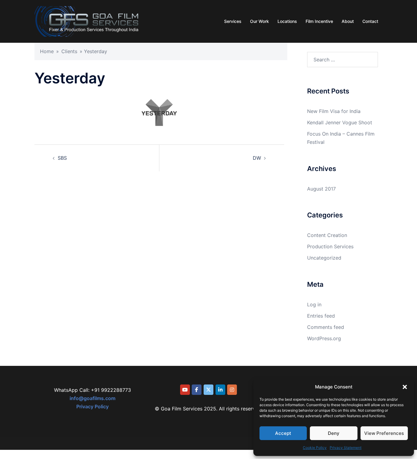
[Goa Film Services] (86, 21)
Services (232, 21)
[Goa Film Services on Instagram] (232, 389)
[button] (405, 387)
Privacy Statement (345, 447)
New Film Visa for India (334, 111)
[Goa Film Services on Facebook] (196, 389)
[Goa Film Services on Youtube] (185, 389)
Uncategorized (324, 258)
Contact (370, 21)
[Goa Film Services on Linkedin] (220, 389)
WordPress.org (324, 338)
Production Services (330, 246)
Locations (287, 21)
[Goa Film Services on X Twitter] (208, 389)
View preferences (384, 433)
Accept (283, 433)
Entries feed (321, 316)
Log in (314, 304)
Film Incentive (319, 21)
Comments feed (325, 327)
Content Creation (327, 235)
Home (47, 51)
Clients (69, 51)
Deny (333, 433)
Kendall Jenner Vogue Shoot (339, 122)
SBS (62, 158)
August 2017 (321, 189)
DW (257, 158)
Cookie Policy (315, 447)
